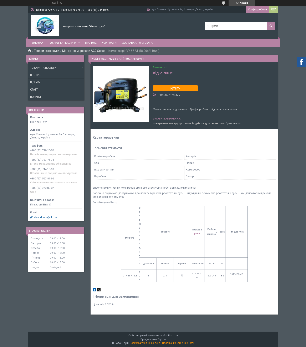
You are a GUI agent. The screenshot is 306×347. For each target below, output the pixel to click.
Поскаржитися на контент (145, 343)
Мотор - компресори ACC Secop (84, 50)
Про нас (91, 42)
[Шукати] (271, 26)
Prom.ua (173, 335)
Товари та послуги (62, 42)
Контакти (109, 42)
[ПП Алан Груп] (45, 25)
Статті (34, 89)
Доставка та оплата (137, 42)
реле (197, 233)
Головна (37, 42)
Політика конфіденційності (178, 343)
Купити (175, 88)
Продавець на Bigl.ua (153, 339)
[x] (99, 290)
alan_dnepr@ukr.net (46, 217)
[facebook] (94, 290)
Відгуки (35, 82)
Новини (35, 96)
